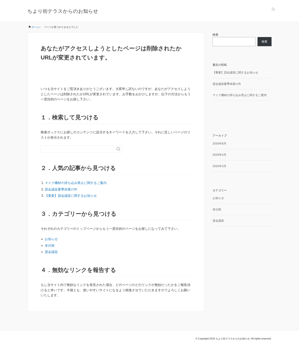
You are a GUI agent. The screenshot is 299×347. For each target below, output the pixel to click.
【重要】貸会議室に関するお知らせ (71, 195)
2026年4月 (219, 154)
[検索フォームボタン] (118, 149)
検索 (215, 34)
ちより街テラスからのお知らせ (62, 11)
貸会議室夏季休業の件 (61, 189)
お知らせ (51, 239)
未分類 (50, 245)
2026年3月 (219, 166)
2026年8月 (219, 143)
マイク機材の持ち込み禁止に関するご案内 (76, 183)
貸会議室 (51, 252)
